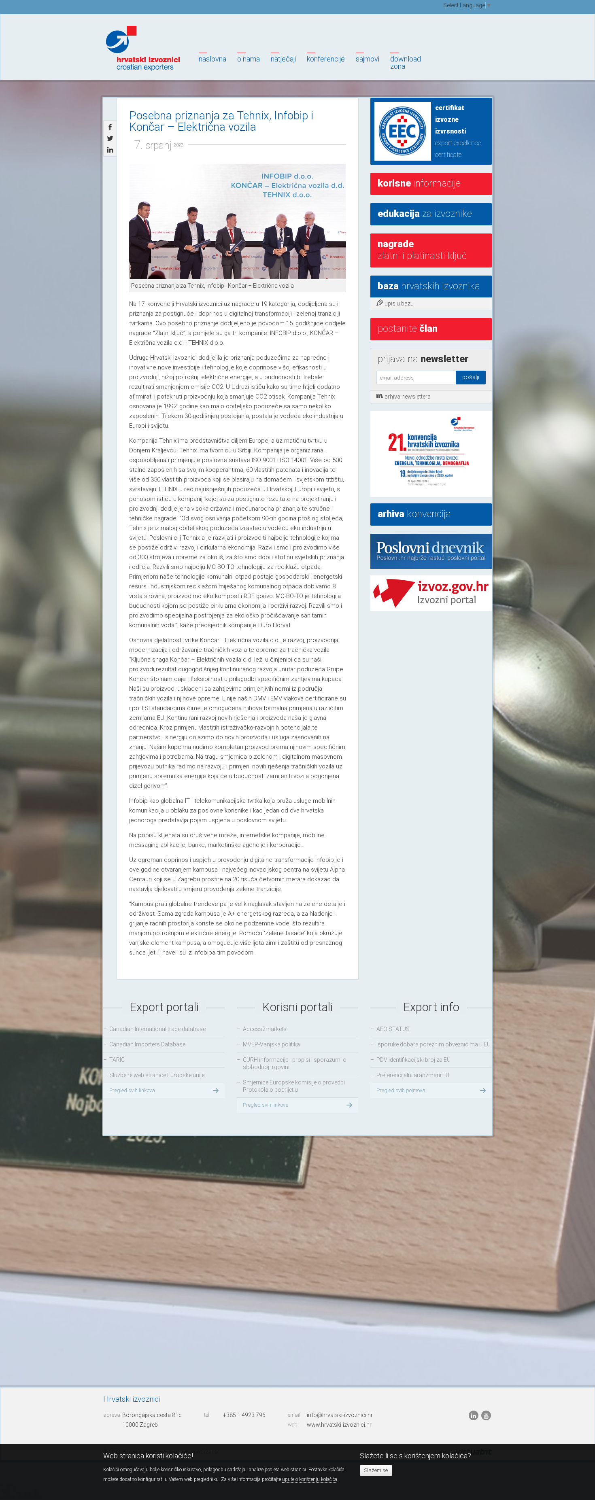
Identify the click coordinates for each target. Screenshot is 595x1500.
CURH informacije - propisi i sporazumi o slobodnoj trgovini (294, 1063)
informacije (419, 183)
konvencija (414, 514)
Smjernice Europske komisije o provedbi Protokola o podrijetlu (294, 1086)
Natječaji (283, 59)
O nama (248, 59)
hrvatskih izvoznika (429, 286)
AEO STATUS (393, 1029)
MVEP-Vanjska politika (271, 1044)
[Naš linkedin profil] (474, 1415)
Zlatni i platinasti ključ (422, 249)
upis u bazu (399, 303)
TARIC (117, 1060)
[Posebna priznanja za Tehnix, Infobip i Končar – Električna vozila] (237, 221)
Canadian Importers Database (147, 1044)
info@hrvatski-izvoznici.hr (340, 1415)
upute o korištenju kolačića (309, 1479)
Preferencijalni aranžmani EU (412, 1075)
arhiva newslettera (408, 396)
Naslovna (212, 59)
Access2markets (265, 1029)
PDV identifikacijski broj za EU (413, 1060)
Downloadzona (405, 62)
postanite (408, 328)
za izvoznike (425, 213)
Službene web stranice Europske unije (156, 1075)
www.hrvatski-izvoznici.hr (339, 1424)
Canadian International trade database (157, 1029)
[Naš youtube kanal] (486, 1415)
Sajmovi (367, 59)
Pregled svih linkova (132, 1090)
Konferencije (326, 59)
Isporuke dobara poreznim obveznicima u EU (433, 1044)
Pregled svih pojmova (400, 1090)
